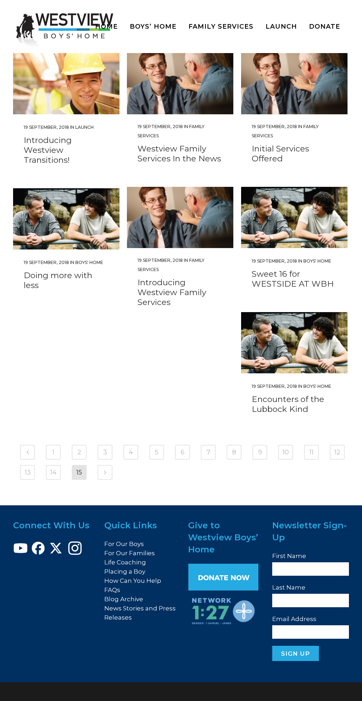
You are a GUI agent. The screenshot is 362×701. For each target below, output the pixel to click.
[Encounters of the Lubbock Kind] (294, 342)
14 (53, 472)
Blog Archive (123, 599)
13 (28, 472)
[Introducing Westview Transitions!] (66, 83)
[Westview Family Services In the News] (180, 83)
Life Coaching (125, 562)
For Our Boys (124, 543)
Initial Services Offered (280, 153)
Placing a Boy (124, 571)
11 (311, 452)
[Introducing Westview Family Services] (180, 217)
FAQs (112, 589)
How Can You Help (132, 580)
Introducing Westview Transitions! (48, 150)
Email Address (294, 618)
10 (285, 452)
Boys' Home (317, 261)
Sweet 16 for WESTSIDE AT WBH (293, 279)
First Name (289, 555)
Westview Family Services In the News (179, 153)
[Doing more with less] (66, 218)
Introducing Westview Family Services (172, 292)
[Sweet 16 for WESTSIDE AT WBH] (294, 217)
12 (337, 452)
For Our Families (129, 553)
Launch (84, 127)
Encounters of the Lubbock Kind (288, 404)
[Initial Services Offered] (294, 83)
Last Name (288, 587)
